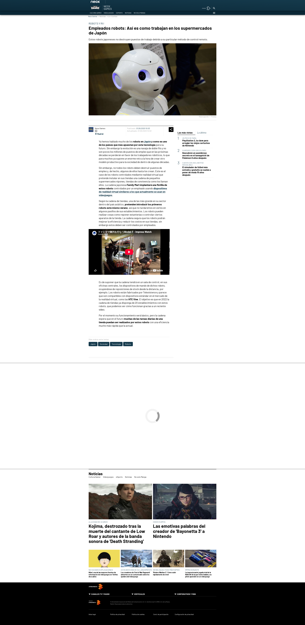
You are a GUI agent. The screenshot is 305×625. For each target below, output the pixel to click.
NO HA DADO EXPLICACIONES (101, 570)
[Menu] (214, 13)
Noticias (128, 13)
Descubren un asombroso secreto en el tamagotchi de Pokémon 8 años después (195, 155)
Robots (128, 344)
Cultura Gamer (95, 13)
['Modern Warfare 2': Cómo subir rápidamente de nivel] (168, 559)
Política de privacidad (117, 614)
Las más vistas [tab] (185, 132)
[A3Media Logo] (96, 589)
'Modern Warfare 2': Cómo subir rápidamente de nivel (164, 573)
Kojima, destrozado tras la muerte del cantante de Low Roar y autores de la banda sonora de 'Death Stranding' (117, 533)
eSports (119, 13)
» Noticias (102, 16)
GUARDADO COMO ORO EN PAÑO (194, 150)
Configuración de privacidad (184, 614)
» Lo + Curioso (112, 16)
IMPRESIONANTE (192, 570)
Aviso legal (92, 614)
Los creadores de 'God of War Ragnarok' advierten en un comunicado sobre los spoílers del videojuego (135, 574)
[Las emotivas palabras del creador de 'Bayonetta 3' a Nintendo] (184, 502)
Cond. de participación (160, 614)
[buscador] (214, 8)
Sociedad (104, 344)
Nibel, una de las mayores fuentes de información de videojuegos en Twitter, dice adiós (103, 574)
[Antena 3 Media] (98, 603)
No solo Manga (139, 13)
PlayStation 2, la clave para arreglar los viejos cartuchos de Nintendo (196, 143)
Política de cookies (138, 614)
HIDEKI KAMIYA (159, 522)
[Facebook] (96, 131)
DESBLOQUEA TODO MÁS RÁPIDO (166, 570)
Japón (93, 344)
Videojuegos (109, 13)
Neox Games (92, 16)
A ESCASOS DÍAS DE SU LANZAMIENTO (136, 570)
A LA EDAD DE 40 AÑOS (98, 522)
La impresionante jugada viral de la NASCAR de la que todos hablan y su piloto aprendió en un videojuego (198, 574)
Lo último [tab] (201, 132)
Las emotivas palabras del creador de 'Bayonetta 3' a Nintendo (179, 531)
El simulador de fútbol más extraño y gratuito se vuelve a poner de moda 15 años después (196, 171)
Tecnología (116, 344)
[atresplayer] (205, 8)
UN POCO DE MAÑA (189, 138)
